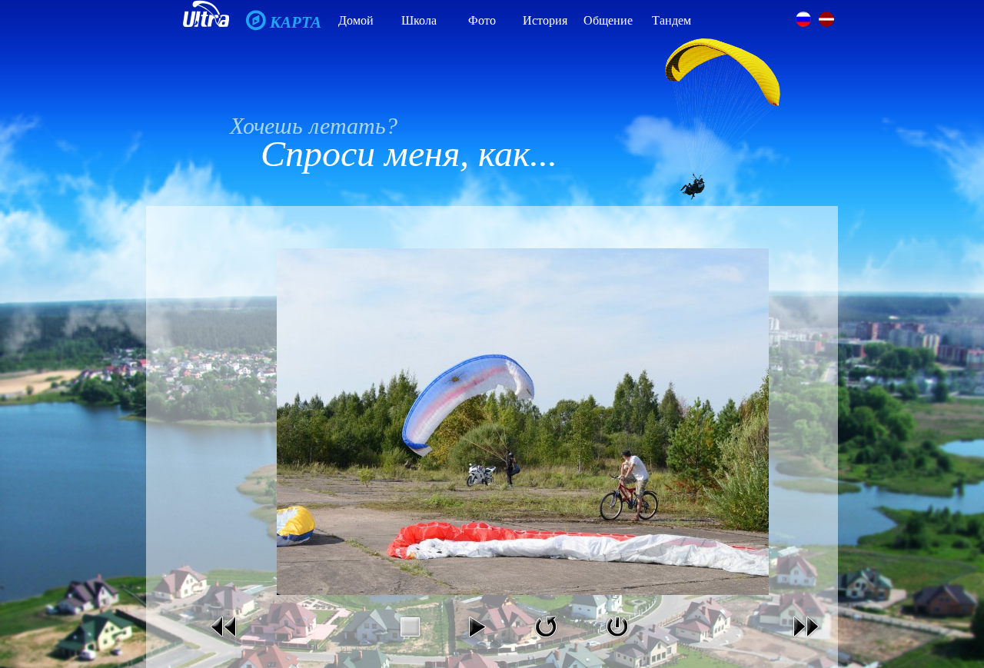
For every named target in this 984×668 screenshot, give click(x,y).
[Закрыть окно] (617, 640)
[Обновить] (546, 640)
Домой (356, 20)
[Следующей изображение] (805, 640)
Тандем (671, 20)
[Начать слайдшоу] (476, 640)
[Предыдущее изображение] (224, 640)
